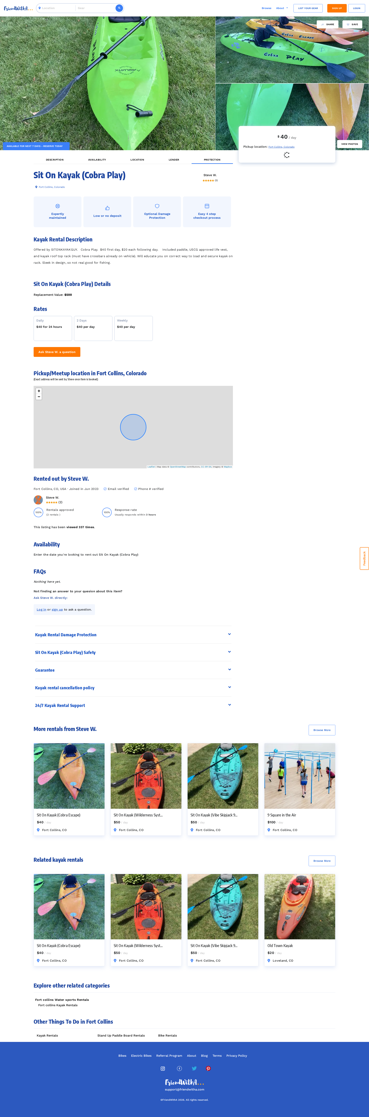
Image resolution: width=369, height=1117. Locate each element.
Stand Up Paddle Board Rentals (121, 1035)
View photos (349, 144)
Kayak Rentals (47, 1035)
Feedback (364, 558)
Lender (174, 159)
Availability (97, 159)
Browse (266, 8)
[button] (133, 634)
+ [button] (39, 391)
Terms (217, 1055)
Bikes (122, 1055)
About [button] (280, 8)
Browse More (322, 730)
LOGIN (356, 8)
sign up (57, 609)
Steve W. (210, 175)
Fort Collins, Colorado (51, 187)
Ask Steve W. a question (57, 352)
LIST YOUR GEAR (308, 8)
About (191, 1055)
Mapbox (228, 467)
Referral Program (169, 1055)
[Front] (18, 8)
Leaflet (151, 467)
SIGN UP (337, 8)
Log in (41, 609)
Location (137, 159)
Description (55, 159)
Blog (204, 1055)
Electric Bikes (141, 1055)
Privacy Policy (236, 1055)
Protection (212, 159)
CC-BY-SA (206, 467)
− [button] (39, 396)
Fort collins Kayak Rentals (57, 1005)
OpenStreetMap (178, 467)
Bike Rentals (167, 1035)
